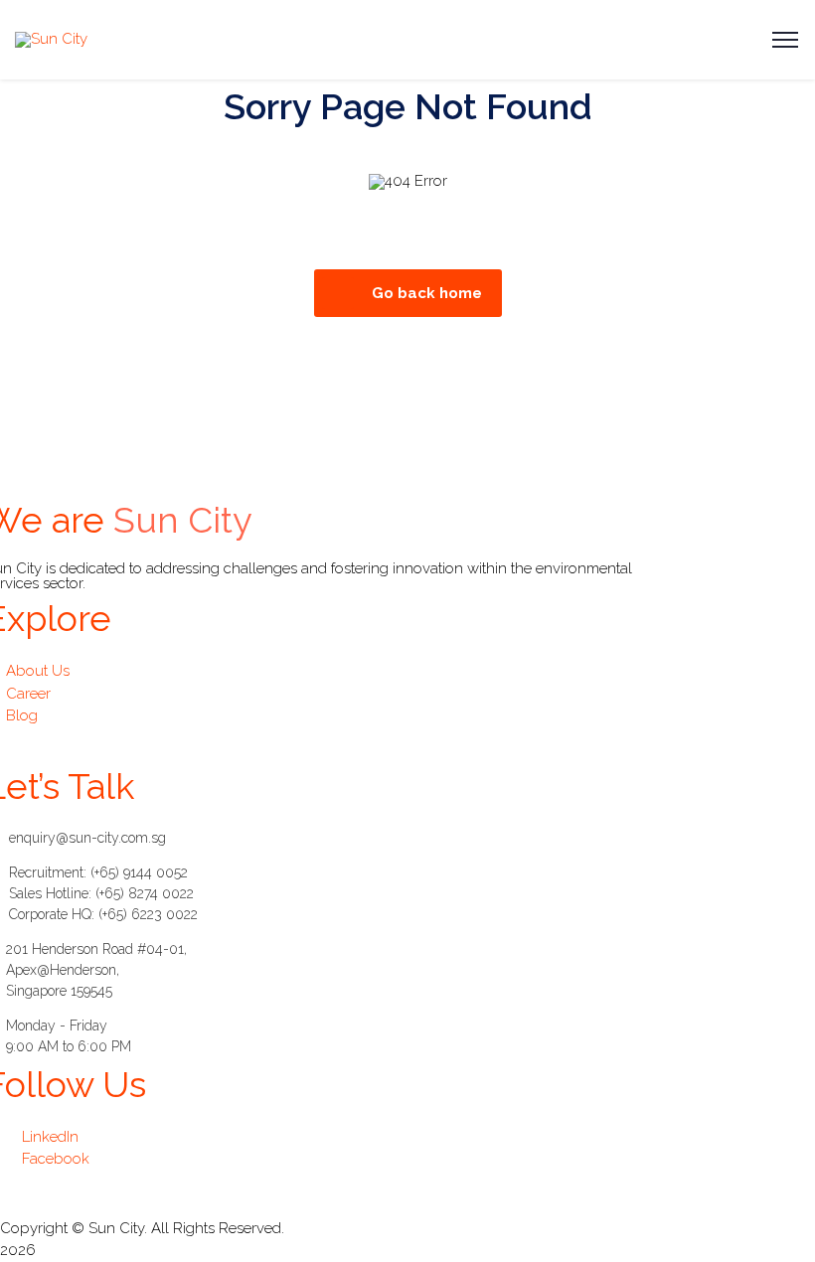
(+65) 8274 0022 (144, 893)
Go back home (427, 293)
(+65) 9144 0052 (139, 872)
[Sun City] (51, 39)
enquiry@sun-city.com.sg (87, 838)
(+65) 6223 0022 (148, 914)
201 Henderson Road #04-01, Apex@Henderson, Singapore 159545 (96, 970)
